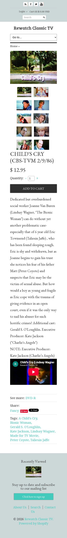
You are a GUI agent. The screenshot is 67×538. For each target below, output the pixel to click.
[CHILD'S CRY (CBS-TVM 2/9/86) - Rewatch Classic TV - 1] (33, 67)
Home (14, 46)
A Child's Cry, (28, 418)
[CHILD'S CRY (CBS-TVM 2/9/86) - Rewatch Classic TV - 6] (41, 118)
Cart (40, 11)
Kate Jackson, (20, 431)
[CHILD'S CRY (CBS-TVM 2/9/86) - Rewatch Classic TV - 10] (41, 145)
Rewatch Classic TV (33, 28)
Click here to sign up (33, 496)
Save (25, 411)
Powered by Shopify (33, 523)
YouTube (41, 4)
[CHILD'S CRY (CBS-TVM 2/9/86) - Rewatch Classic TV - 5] (24, 118)
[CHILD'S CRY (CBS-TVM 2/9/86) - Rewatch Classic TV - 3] (24, 105)
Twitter (36, 4)
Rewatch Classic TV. (39, 519)
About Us (19, 507)
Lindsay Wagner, (43, 431)
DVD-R (31, 398)
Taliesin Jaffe (39, 440)
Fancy (14, 411)
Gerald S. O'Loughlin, (25, 427)
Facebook (31, 4)
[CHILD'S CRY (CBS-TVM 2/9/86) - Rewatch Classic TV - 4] (41, 105)
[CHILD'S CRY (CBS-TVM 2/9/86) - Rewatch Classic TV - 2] (41, 92)
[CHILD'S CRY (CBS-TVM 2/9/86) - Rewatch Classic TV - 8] (41, 132)
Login (22, 11)
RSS (25, 4)
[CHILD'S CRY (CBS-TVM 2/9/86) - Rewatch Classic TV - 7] (24, 132)
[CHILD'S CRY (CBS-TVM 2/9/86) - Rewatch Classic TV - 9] (24, 145)
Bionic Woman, (21, 423)
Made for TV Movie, (24, 436)
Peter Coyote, (20, 440)
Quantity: (17, 178)
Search (27, 17)
